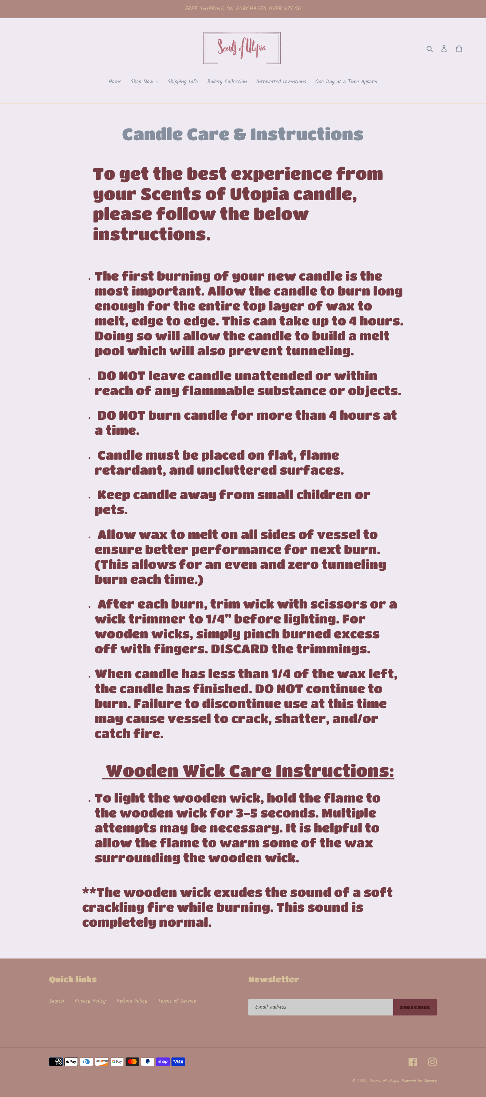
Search (56, 1001)
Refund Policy (131, 1001)
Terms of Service (177, 1001)
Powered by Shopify (419, 1080)
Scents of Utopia (385, 1080)
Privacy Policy (90, 1001)
